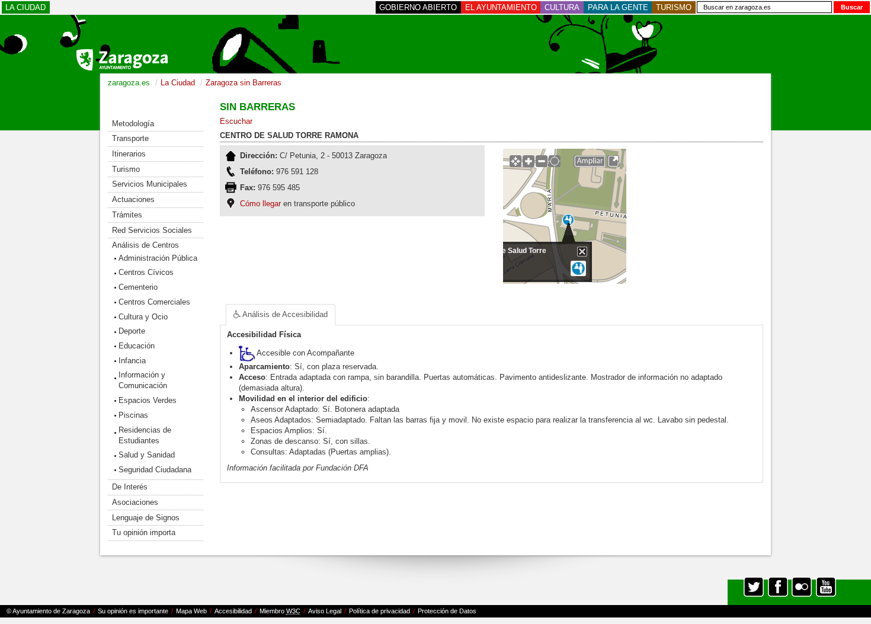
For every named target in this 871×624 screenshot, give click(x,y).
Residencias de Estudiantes (145, 435)
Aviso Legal (324, 611)
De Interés (130, 486)
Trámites (127, 214)
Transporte (130, 138)
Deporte (132, 331)
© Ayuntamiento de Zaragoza (48, 611)
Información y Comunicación (143, 380)
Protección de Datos (447, 611)
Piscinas (133, 415)
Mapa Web (191, 611)
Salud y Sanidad (147, 454)
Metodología (133, 123)
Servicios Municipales (149, 184)
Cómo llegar (260, 203)
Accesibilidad (233, 611)
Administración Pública (158, 258)
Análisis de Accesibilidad (277, 314)
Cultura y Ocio (143, 316)
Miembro (280, 611)
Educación (137, 345)
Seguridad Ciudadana (155, 469)
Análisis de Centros (145, 245)
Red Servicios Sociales (152, 230)
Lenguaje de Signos (146, 517)
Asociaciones (135, 502)
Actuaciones (133, 199)
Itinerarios (129, 153)
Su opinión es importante (133, 611)
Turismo (126, 169)
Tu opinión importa (143, 532)
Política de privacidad (379, 611)
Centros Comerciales (154, 301)
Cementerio (138, 287)
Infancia (132, 360)
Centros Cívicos (146, 272)
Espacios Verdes (148, 400)
